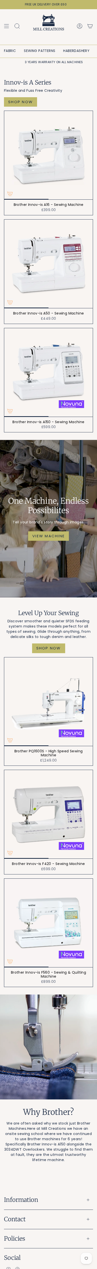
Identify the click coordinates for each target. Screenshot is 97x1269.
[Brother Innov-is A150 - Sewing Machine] (48, 372)
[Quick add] (9, 193)
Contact (15, 1219)
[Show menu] (6, 26)
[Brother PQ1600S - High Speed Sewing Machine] (48, 701)
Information (21, 1200)
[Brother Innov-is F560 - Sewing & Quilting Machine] (48, 923)
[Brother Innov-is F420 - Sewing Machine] (48, 814)
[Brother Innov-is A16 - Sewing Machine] (48, 155)
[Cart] (90, 26)
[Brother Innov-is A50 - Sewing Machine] (48, 264)
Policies (14, 1238)
